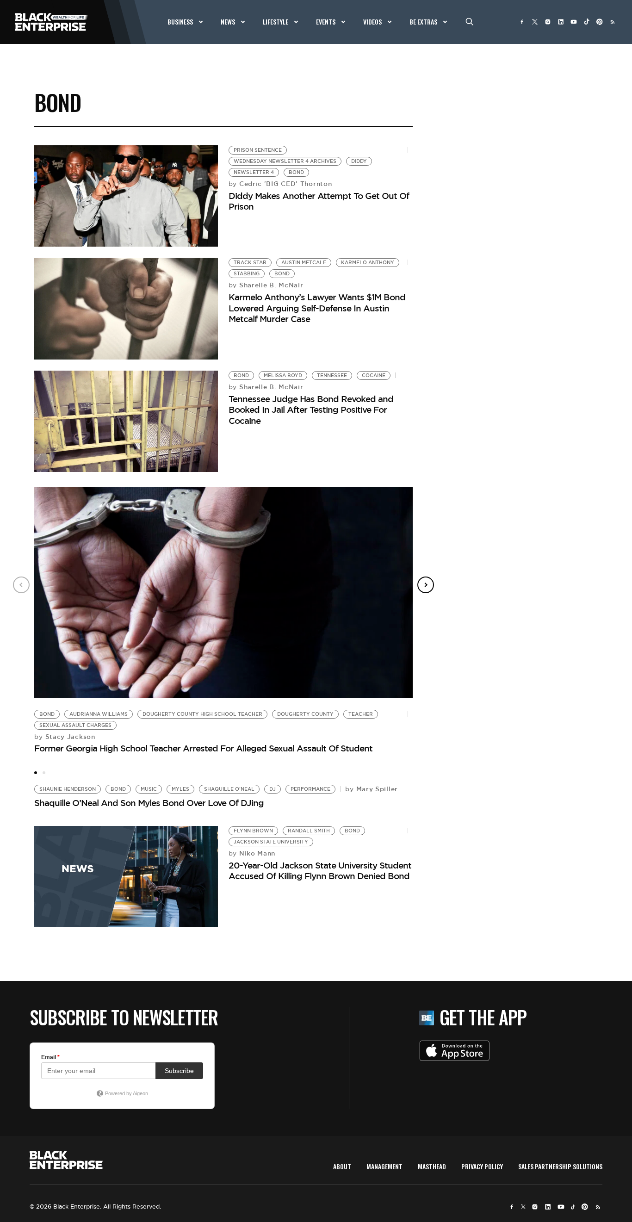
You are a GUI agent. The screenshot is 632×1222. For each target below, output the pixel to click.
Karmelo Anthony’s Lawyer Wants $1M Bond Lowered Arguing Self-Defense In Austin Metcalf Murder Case (317, 308)
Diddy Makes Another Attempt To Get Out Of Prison (319, 201)
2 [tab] (44, 772)
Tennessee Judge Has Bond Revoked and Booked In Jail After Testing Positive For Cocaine (311, 409)
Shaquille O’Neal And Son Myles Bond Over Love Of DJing (149, 802)
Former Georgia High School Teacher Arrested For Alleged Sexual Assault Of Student (203, 748)
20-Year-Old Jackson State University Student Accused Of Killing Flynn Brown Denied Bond (320, 870)
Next (425, 585)
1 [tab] (35, 772)
